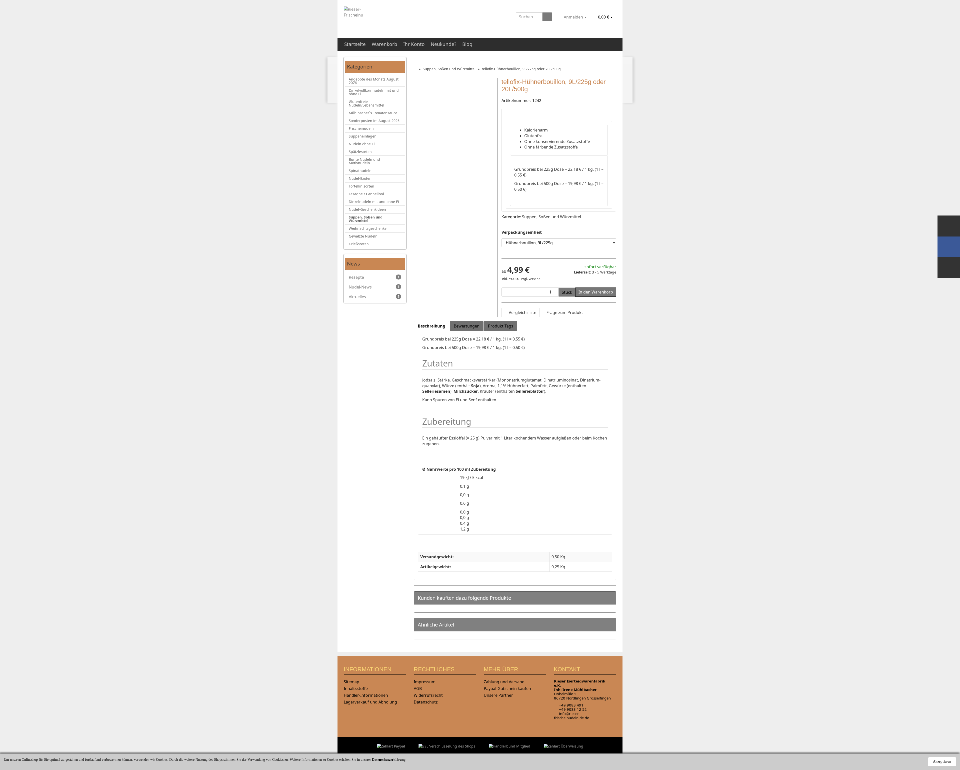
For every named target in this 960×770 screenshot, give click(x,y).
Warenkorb (384, 44)
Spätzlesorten (360, 151)
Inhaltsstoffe (356, 688)
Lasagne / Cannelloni (366, 194)
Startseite (355, 44)
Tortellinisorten (361, 186)
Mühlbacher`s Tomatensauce (373, 112)
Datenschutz (426, 702)
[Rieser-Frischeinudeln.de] (387, 17)
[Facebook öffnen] (949, 246)
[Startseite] (415, 68)
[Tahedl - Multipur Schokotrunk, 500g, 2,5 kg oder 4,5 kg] (627, 80)
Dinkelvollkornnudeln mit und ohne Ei (374, 92)
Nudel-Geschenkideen (367, 209)
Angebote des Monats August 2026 (373, 81)
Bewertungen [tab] (467, 326)
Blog (467, 44)
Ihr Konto (414, 44)
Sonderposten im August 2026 (374, 120)
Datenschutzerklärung (389, 760)
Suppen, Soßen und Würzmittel (551, 217)
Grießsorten (359, 244)
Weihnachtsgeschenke (367, 228)
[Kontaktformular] (949, 267)
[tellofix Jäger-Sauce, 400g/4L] (333, 80)
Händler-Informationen (366, 695)
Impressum (425, 681)
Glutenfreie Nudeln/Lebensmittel (366, 103)
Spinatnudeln (360, 170)
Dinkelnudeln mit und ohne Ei (374, 201)
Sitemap (351, 681)
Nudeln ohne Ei (362, 144)
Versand (534, 279)
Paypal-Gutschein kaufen (507, 688)
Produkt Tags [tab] (500, 326)
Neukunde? (443, 44)
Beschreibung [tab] (431, 326)
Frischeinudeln (361, 128)
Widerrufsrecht (428, 695)
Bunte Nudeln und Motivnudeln (364, 161)
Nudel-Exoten (360, 178)
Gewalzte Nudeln (363, 236)
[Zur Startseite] (949, 226)
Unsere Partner (498, 695)
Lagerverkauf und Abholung (370, 702)
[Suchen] (547, 16)
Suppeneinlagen (362, 136)
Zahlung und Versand (504, 681)
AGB (418, 688)
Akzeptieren (942, 762)
